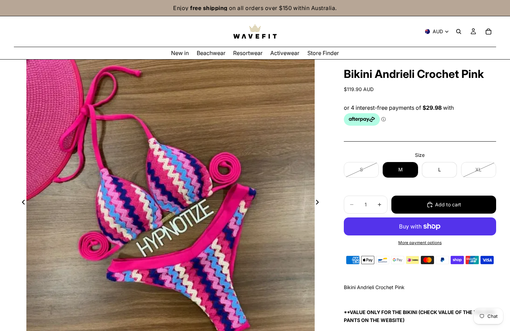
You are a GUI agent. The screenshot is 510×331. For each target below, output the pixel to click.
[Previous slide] (21, 203)
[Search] (458, 31)
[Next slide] (319, 203)
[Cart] (488, 31)
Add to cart (448, 204)
